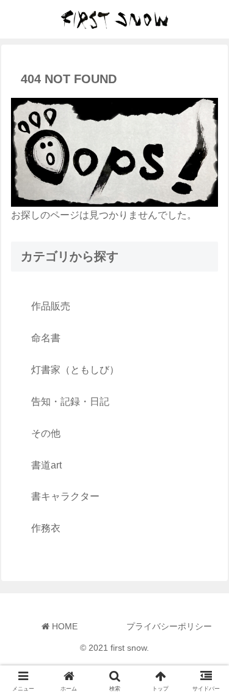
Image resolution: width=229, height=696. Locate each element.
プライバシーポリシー (169, 626)
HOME (63, 626)
